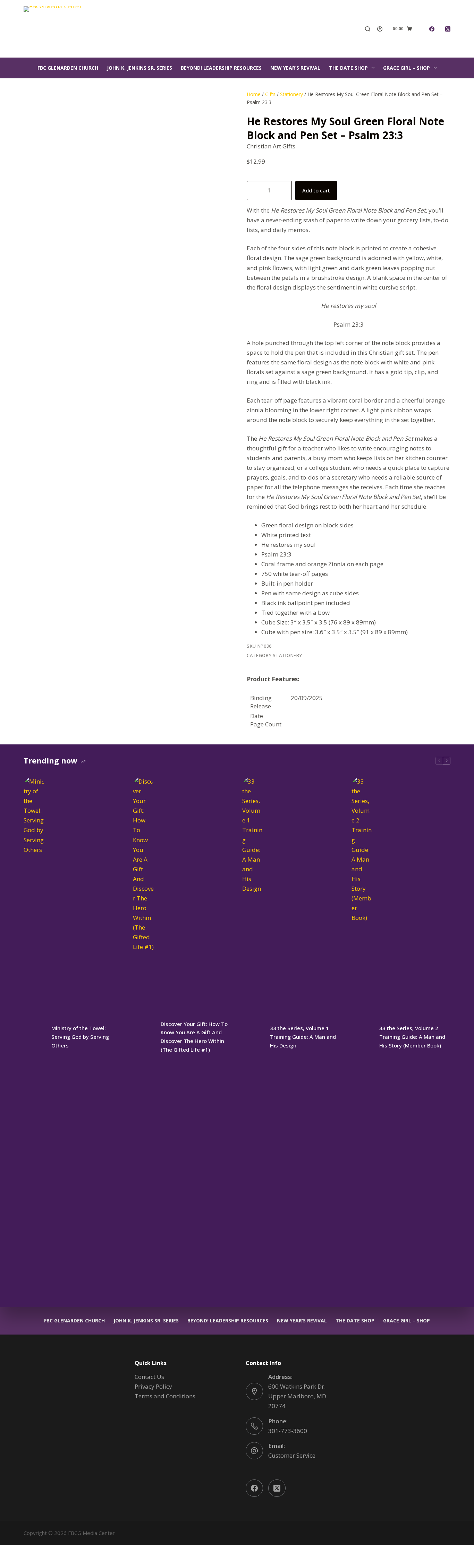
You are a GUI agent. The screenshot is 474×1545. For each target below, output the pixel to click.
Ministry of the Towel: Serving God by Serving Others (80, 1037)
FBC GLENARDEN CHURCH (67, 67)
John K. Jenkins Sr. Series (139, 67)
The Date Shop (348, 67)
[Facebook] (431, 29)
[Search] (367, 29)
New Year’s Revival (295, 67)
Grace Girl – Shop (406, 67)
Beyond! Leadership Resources (221, 67)
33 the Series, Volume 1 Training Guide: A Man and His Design (303, 1037)
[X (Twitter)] (447, 29)
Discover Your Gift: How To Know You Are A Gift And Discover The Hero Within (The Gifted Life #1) (194, 1036)
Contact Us (149, 1377)
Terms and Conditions (165, 1396)
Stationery (291, 94)
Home (254, 94)
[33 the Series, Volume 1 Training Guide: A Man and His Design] (252, 1037)
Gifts (270, 94)
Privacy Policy (153, 1386)
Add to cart (316, 190)
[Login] (379, 29)
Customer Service (291, 1455)
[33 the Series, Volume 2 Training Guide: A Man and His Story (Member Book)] (362, 1037)
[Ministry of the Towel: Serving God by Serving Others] (34, 1037)
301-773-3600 (287, 1431)
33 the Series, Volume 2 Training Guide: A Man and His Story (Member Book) (412, 1037)
